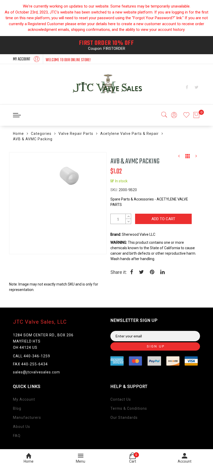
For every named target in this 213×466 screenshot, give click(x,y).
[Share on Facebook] (131, 272)
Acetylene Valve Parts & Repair (129, 133)
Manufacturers (27, 417)
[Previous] (179, 157)
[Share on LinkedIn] (162, 272)
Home (18, 133)
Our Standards (124, 417)
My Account (24, 399)
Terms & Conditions (128, 408)
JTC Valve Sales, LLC (40, 322)
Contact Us (120, 399)
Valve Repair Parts (75, 133)
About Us (21, 427)
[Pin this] (152, 272)
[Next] (196, 157)
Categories (41, 133)
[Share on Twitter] (141, 272)
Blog (17, 408)
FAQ (17, 436)
